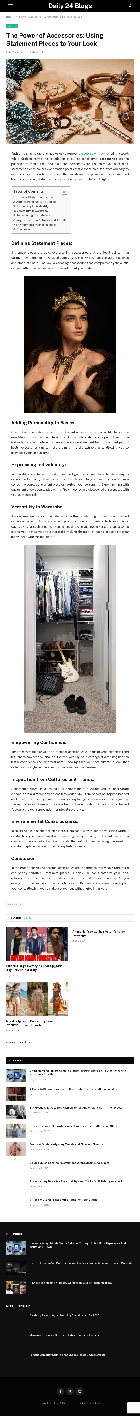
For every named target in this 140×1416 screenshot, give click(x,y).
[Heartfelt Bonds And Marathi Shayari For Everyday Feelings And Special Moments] (16, 1268)
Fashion (12, 26)
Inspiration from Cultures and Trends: (41, 220)
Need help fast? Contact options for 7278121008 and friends (32, 1023)
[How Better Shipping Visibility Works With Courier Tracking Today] (16, 1287)
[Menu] (10, 6)
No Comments (17, 52)
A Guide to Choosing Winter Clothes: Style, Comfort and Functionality (73, 1089)
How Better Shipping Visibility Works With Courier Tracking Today (71, 1282)
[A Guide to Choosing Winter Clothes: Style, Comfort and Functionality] (16, 1094)
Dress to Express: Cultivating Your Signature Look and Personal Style (73, 1126)
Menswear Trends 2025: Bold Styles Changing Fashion (64, 1335)
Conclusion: (24, 229)
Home (9, 17)
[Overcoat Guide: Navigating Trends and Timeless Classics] (16, 1149)
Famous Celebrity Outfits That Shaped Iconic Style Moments (68, 1354)
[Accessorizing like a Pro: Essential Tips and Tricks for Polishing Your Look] (16, 1186)
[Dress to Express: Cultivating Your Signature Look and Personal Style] (16, 1131)
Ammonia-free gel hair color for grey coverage (98, 933)
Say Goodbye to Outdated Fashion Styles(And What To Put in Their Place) (76, 1107)
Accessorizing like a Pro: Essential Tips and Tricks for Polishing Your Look (76, 1181)
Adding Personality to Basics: (36, 201)
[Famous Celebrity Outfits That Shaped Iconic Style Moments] (16, 1360)
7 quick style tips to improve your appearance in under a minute (69, 1162)
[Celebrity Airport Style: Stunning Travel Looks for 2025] (16, 1320)
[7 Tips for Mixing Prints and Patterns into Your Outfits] (16, 1204)
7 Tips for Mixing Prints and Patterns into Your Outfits (63, 1199)
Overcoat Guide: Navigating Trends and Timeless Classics (66, 1144)
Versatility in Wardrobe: (32, 211)
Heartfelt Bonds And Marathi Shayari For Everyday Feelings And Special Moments (81, 1263)
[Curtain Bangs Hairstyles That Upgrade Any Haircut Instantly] (37, 944)
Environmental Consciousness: (36, 224)
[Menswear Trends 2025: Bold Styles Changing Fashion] (16, 1340)
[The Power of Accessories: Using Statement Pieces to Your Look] (70, 143)
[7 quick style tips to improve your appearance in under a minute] (16, 1168)
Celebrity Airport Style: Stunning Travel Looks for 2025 (64, 1315)
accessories (15, 904)
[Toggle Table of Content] (63, 191)
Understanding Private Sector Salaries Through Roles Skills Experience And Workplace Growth (78, 1072)
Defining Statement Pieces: (34, 197)
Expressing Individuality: (33, 206)
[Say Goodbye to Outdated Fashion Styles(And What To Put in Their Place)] (16, 1112)
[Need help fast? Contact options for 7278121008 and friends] (37, 999)
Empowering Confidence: (33, 215)
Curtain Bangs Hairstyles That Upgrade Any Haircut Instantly (34, 968)
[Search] (130, 6)
